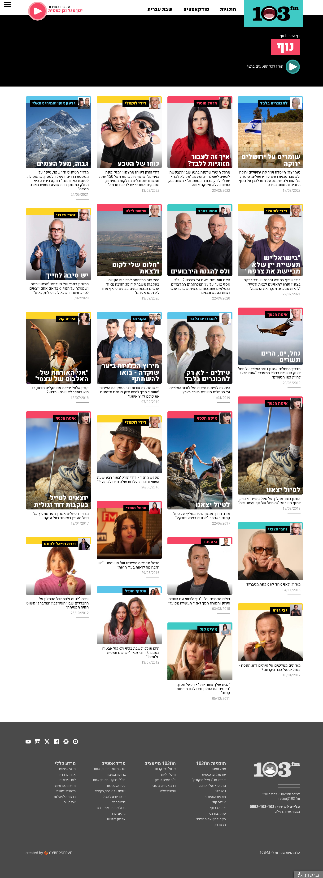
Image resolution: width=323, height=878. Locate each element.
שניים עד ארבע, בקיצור (110, 791)
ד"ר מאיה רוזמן (165, 780)
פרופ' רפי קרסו (165, 769)
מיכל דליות (168, 774)
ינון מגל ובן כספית (214, 774)
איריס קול (219, 802)
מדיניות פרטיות (65, 785)
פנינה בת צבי (217, 813)
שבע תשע (219, 769)
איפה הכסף (218, 808)
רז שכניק (220, 825)
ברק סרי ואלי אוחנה (212, 785)
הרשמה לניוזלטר (64, 797)
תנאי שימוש (67, 769)
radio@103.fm (289, 798)
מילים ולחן (119, 813)
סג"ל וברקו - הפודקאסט (109, 780)
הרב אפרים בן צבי (164, 785)
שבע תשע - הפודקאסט (110, 769)
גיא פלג (220, 791)
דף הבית (294, 35)
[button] (228, 8)
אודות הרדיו (67, 774)
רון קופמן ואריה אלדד (211, 819)
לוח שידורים (68, 780)
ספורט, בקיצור (116, 785)
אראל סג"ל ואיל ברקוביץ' (209, 780)
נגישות (311, 874)
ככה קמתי (119, 802)
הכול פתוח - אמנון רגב (111, 808)
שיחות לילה (168, 791)
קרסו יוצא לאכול (114, 797)
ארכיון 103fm (116, 819)
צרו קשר (70, 802)
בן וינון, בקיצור (116, 774)
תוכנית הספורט (215, 797)
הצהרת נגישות (66, 791)
